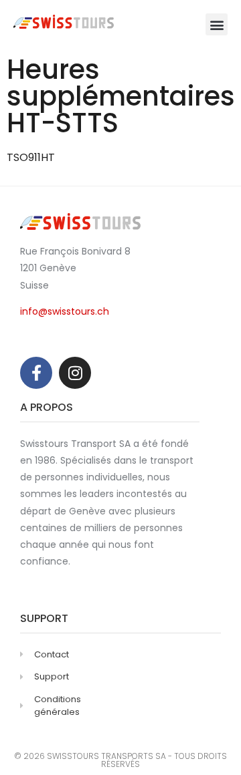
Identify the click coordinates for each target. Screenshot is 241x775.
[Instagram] (75, 373)
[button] (217, 24)
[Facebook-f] (36, 373)
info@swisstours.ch (64, 311)
